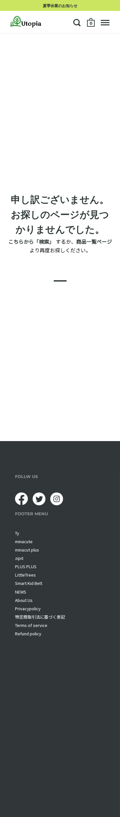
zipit (19, 558)
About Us (24, 600)
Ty (17, 533)
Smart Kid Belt (28, 583)
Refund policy (28, 633)
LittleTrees (25, 575)
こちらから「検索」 (31, 241)
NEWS (20, 592)
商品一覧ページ (94, 241)
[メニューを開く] (105, 22)
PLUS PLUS (25, 566)
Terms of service (31, 625)
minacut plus (27, 550)
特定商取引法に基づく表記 (40, 617)
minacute (24, 541)
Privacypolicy (28, 608)
